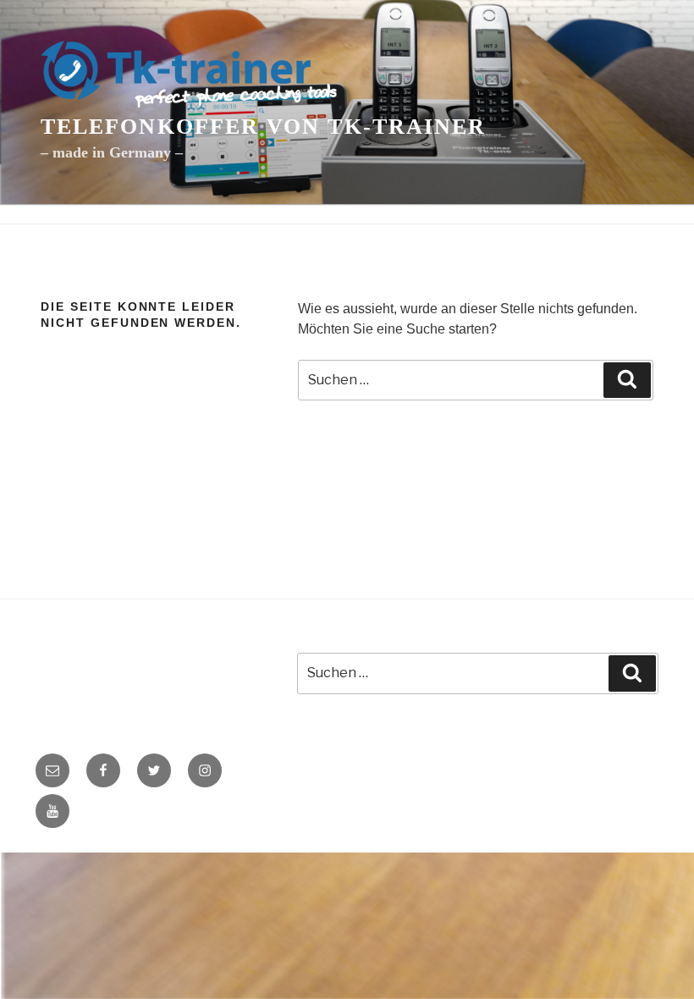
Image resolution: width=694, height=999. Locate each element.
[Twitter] (154, 770)
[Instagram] (205, 770)
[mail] (52, 770)
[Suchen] (627, 380)
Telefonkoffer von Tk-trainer (263, 126)
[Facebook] (103, 770)
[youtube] (52, 811)
